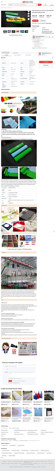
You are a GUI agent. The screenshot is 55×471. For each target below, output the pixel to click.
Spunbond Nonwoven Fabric (32, 430)
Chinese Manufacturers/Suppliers (18, 461)
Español (12, 463)
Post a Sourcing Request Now (14, 382)
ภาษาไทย (51, 463)
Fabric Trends (4, 455)
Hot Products (4, 461)
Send (10, 380)
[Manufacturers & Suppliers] (27, 2)
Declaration (38, 466)
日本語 (45, 463)
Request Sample (48, 23)
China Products (10, 461)
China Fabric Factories (5, 450)
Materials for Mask (4, 430)
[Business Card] (52, 57)
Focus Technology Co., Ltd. (20, 466)
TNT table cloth (43, 430)
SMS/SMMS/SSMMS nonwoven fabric (20, 430)
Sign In (34, 47)
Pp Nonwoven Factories (35, 450)
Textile (5, 7)
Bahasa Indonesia (31, 464)
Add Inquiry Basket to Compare (16, 35)
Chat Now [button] (43, 20)
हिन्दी (48, 463)
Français (19, 463)
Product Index (49, 461)
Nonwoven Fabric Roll (40, 453)
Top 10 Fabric (49, 453)
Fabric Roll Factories (25, 450)
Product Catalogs (16, 428)
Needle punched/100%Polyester (33, 434)
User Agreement (33, 466)
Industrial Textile (4, 445)
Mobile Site (25, 462)
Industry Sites (38, 461)
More (2, 457)
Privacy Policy (43, 466)
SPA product (43, 434)
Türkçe (22, 464)
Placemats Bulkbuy (12, 455)
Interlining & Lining (21, 445)
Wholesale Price (32, 461)
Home (2, 7)
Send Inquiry (35, 20)
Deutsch (32, 463)
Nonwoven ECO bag (4, 432)
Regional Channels (43, 461)
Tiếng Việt (25, 464)
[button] (33, 55)
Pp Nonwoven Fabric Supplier (7, 453)
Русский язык (24, 463)
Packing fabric (3, 434)
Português (15, 463)
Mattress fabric (16, 432)
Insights (30, 462)
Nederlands (35, 463)
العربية (39, 463)
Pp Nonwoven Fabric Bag (30, 453)
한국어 (42, 463)
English (9, 463)
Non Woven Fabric (9, 7)
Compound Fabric (13, 445)
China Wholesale (26, 461)
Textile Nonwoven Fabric (45, 450)
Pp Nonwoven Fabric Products (19, 453)
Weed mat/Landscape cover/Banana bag (47, 432)
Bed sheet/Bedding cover (32, 432)
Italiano (28, 463)
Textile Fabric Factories (15, 450)
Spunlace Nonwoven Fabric (18, 434)
